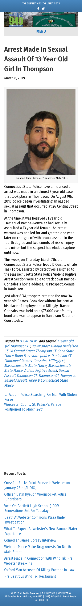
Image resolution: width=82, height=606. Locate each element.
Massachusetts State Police (25, 365)
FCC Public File (41, 599)
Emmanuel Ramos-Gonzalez (25, 361)
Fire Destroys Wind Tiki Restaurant (30, 576)
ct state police (38, 355)
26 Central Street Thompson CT (32, 351)
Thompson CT (48, 375)
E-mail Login (69, 596)
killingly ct (57, 361)
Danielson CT (61, 355)
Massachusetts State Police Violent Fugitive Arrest (37, 368)
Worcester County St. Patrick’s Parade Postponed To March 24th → (32, 407)
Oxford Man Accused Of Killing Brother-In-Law (39, 570)
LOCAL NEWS (28, 341)
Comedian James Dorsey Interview (30, 540)
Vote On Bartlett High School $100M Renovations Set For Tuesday (32, 508)
